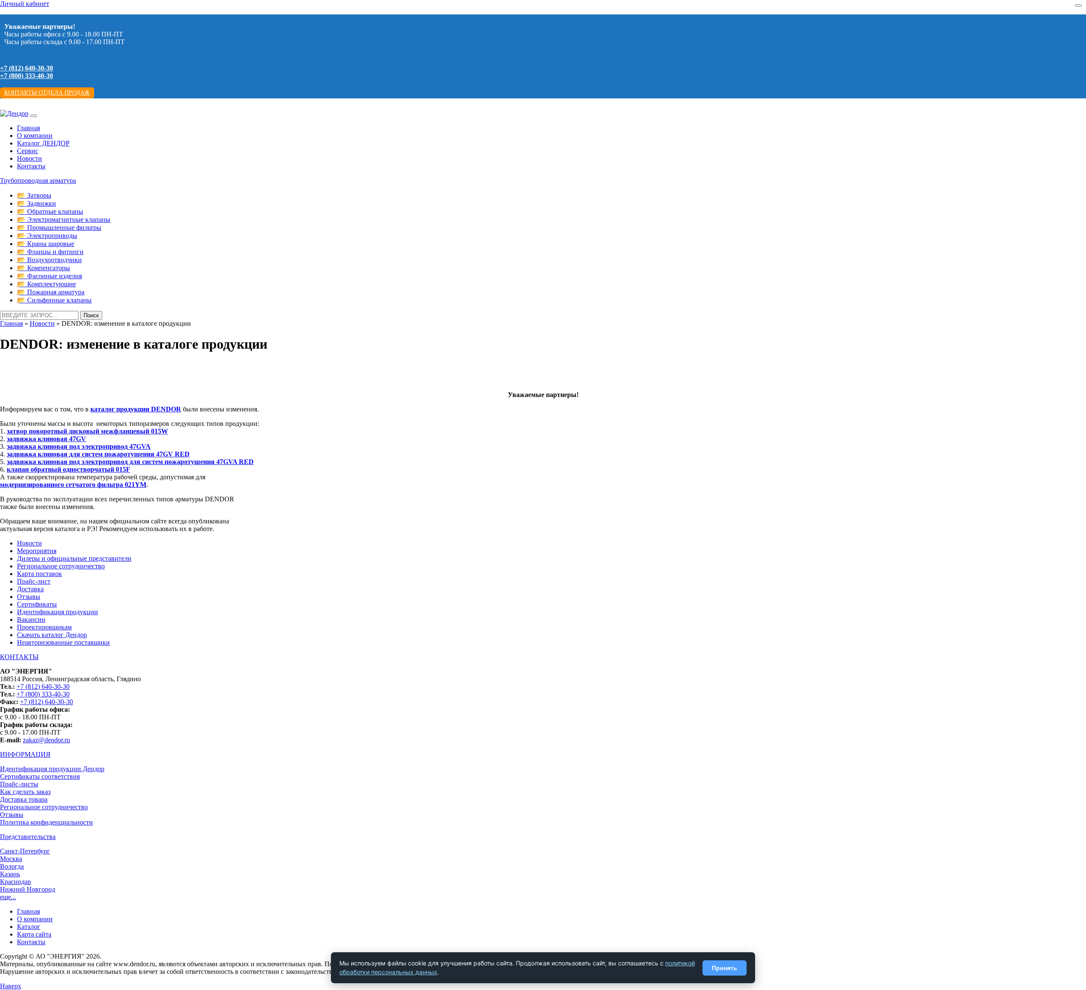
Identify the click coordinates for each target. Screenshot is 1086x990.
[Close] (1078, 5)
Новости (29, 158)
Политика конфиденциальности (46, 822)
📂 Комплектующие (46, 284)
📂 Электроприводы (47, 235)
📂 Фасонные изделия (49, 276)
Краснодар (15, 881)
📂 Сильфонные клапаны (54, 300)
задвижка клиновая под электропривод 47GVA (79, 446)
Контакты (31, 166)
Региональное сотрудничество (61, 566)
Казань (10, 874)
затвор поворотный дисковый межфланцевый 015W (87, 431)
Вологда (12, 866)
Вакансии (31, 619)
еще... (8, 897)
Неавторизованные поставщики (63, 642)
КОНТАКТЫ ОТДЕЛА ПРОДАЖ (47, 92)
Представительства (28, 836)
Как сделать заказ (25, 791)
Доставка (30, 589)
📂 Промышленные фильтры (59, 227)
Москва (11, 858)
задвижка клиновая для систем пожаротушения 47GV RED (98, 454)
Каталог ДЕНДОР (43, 143)
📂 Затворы (34, 195)
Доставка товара (24, 799)
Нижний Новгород (27, 889)
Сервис (27, 150)
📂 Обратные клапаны (50, 211)
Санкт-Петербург (25, 851)
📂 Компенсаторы (43, 267)
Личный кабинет (24, 3)
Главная (28, 127)
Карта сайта (34, 934)
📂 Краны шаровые (45, 243)
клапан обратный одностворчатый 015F (68, 469)
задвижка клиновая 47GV (46, 438)
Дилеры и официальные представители (74, 558)
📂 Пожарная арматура (50, 292)
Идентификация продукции (57, 611)
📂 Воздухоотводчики (49, 259)
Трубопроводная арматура (38, 180)
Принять (724, 968)
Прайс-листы (19, 784)
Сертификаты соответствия (40, 776)
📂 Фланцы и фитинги (50, 251)
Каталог (28, 926)
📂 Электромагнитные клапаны (63, 219)
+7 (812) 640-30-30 (26, 68)
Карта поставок (39, 573)
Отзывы (28, 596)
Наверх (10, 986)
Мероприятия (36, 550)
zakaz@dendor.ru (46, 740)
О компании (35, 135)
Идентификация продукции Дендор (52, 768)
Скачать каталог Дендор (52, 634)
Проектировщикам (44, 627)
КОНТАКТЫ (19, 656)
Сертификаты (37, 604)
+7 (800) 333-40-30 (26, 75)
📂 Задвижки (36, 203)
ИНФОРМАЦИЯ (25, 754)
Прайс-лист (33, 581)
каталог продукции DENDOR (135, 409)
